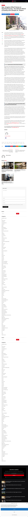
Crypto (2, 242)
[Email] (2, 44)
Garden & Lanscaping (4, 262)
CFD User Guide (3, 235)
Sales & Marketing (4, 319)
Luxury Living (3, 5)
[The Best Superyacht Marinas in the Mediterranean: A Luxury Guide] (3, 489)
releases (11, 143)
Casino (2, 232)
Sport (2, 323)
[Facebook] (2, 34)
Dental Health (3, 243)
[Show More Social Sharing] (20, 14)
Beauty (2, 226)
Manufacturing (3, 291)
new (23, 142)
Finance (3, 253)
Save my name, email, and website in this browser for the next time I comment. (13, 204)
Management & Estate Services (5, 290)
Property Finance (4, 310)
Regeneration (3, 317)
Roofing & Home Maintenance (5, 318)
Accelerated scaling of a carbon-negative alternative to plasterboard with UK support (15, 481)
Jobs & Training (3, 284)
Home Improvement (4, 274)
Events (2, 249)
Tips (2, 331)
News (2, 296)
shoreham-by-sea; (15, 143)
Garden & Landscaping (4, 261)
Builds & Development (4, 228)
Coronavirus (3, 240)
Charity (2, 236)
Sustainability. (3, 326)
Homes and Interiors (4, 276)
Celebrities (3, 233)
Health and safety (4, 267)
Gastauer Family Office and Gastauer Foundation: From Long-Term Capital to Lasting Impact (7, 171)
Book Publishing (4, 227)
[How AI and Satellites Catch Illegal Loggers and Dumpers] (3, 493)
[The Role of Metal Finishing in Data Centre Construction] (3, 485)
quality (5, 143)
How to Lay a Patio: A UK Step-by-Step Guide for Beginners (19, 170)
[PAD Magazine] (14, 1)
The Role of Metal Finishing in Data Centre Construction (13, 500)
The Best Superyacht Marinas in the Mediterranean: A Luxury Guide (15, 488)
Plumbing (3, 302)
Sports (2, 324)
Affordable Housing (4, 344)
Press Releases (3, 304)
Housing (3, 277)
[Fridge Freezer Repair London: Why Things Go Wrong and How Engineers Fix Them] (8, 177)
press (2, 143)
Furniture (3, 257)
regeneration (8, 143)
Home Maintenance (4, 275)
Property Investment (4, 311)
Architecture (3, 221)
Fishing (2, 254)
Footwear (3, 256)
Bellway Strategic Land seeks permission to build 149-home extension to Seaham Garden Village (8, 151)
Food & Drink (3, 255)
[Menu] (2, 1)
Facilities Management (4, 250)
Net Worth (3, 295)
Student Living (3, 325)
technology (3, 330)
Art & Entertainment (4, 222)
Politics (2, 303)
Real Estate (3, 316)
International (3, 282)
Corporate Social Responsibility (5, 241)
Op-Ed (2, 297)
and (5, 142)
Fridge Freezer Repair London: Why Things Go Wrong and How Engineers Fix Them (7, 183)
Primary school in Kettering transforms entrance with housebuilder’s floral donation (20, 151)
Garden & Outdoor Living (5, 263)
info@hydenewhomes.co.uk (15, 122)
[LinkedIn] (2, 38)
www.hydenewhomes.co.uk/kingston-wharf (12, 35)
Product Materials (4, 305)
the (18, 143)
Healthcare (3, 268)
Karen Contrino (7, 136)
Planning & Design (4, 298)
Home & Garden (4, 270)
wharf (23, 143)
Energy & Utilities (4, 247)
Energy (2, 246)
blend (7, 142)
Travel (2, 333)
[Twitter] (2, 36)
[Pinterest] (2, 40)
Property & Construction (4, 309)
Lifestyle (3, 288)
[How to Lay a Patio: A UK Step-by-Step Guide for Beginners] (20, 165)
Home (5, 3)
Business (3, 229)
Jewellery (3, 283)
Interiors (3, 281)
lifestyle (16, 142)
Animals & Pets (3, 220)
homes (14, 142)
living (19, 142)
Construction (3, 239)
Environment (3, 248)
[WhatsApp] (2, 42)
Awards (2, 225)
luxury (21, 142)
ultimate (21, 143)
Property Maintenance (4, 312)
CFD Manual (3, 234)
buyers (10, 142)
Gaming (3, 260)
